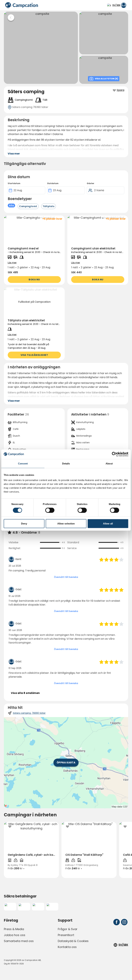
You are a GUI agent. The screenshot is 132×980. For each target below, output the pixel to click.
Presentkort (66, 935)
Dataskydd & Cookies (73, 941)
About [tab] (109, 463)
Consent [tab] (23, 463)
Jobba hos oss (14, 935)
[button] (34, 250)
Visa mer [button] (14, 153)
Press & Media (14, 929)
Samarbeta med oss (19, 941)
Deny (24, 523)
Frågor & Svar (67, 929)
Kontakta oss (67, 947)
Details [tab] (66, 463)
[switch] (49, 510)
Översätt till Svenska (66, 577)
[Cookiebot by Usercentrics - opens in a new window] (114, 454)
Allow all (108, 523)
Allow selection (66, 523)
